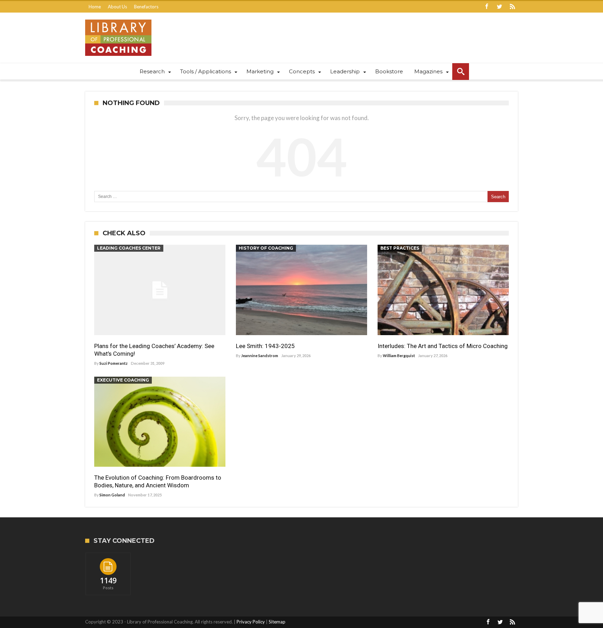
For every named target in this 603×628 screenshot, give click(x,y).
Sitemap (277, 622)
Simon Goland (112, 495)
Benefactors (146, 6)
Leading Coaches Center (129, 248)
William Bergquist (399, 355)
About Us (117, 6)
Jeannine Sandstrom (259, 355)
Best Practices (399, 248)
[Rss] (512, 7)
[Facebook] (486, 7)
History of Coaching (266, 248)
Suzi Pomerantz (113, 363)
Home (95, 6)
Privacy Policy (251, 622)
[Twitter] (499, 7)
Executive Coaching (123, 380)
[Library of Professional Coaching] (118, 19)
